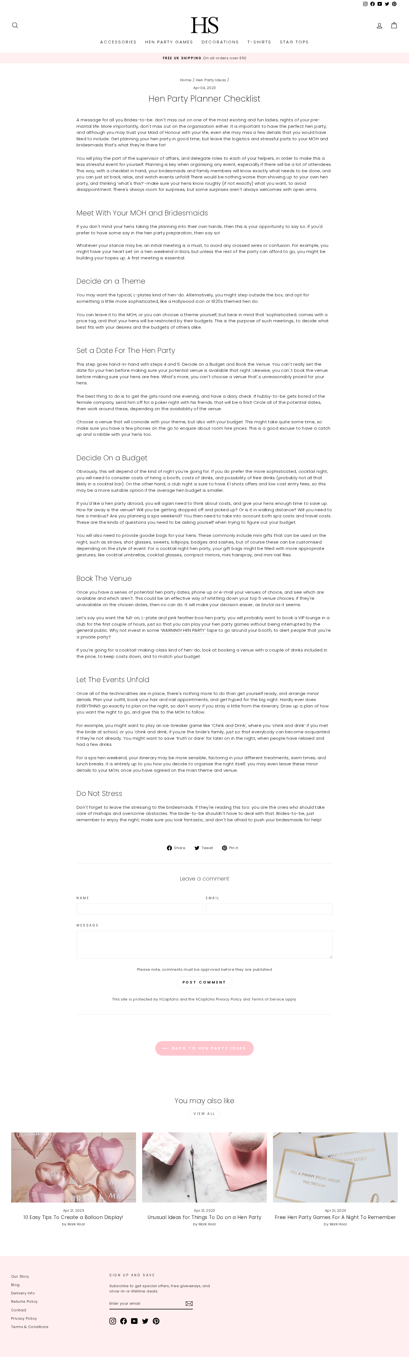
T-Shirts (260, 42)
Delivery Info (23, 1293)
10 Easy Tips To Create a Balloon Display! (73, 1217)
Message (88, 925)
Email (213, 898)
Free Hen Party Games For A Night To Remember (335, 1217)
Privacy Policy (229, 999)
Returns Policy (24, 1301)
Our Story (20, 1276)
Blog (15, 1284)
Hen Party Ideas (211, 80)
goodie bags (153, 535)
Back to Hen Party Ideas (208, 1048)
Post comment (205, 982)
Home (186, 80)
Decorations (220, 42)
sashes (226, 542)
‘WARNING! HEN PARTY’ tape (189, 630)
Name (83, 898)
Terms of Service (268, 999)
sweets (161, 542)
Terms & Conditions (30, 1326)
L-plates (142, 295)
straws (114, 542)
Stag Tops (294, 42)
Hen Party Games (169, 42)
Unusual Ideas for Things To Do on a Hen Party (205, 1217)
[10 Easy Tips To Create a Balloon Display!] (73, 1167)
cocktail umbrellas (125, 555)
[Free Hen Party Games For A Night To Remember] (335, 1167)
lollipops (180, 542)
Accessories (118, 42)
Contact (18, 1310)
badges (199, 542)
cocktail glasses (164, 555)
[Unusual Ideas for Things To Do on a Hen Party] (204, 1167)
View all (204, 1113)
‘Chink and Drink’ (228, 725)
